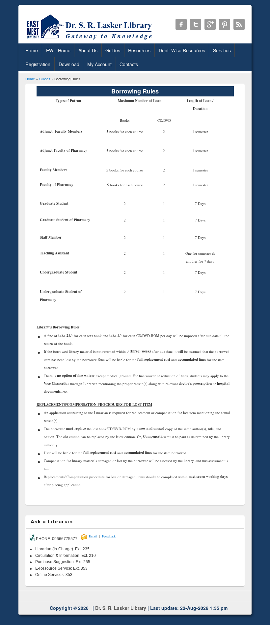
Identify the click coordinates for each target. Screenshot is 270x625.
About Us (87, 50)
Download (69, 64)
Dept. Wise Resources (182, 50)
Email (93, 536)
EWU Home (58, 50)
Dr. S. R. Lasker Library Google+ (210, 24)
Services (222, 50)
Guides (112, 50)
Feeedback (109, 536)
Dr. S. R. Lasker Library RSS (239, 24)
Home (31, 50)
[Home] (90, 39)
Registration (37, 64)
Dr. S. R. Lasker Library (120, 608)
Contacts (129, 64)
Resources (139, 50)
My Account (99, 64)
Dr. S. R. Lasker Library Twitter (195, 24)
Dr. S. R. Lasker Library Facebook (181, 24)
